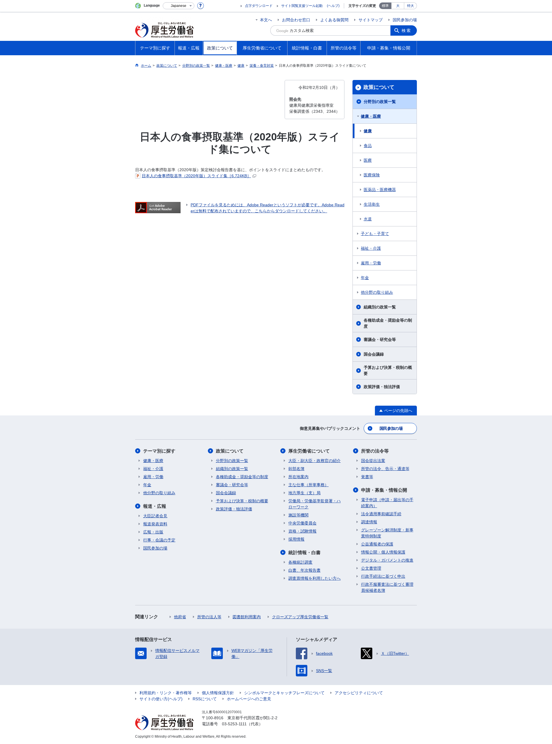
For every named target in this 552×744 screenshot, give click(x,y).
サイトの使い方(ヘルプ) (161, 699)
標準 (385, 6)
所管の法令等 (375, 451)
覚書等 (367, 476)
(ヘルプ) (333, 6)
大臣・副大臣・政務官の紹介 (314, 460)
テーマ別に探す (159, 451)
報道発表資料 (155, 524)
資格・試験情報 (302, 531)
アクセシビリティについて (359, 692)
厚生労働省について (309, 451)
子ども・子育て (375, 233)
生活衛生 (372, 204)
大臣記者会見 (155, 516)
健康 (368, 131)
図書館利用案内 (247, 617)
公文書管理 (371, 568)
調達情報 (369, 522)
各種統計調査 (300, 562)
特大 (410, 6)
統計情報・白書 (304, 552)
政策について (378, 87)
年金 (365, 277)
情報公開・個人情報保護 (383, 552)
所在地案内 (298, 476)
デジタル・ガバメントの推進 (387, 560)
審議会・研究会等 (380, 339)
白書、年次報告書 (304, 570)
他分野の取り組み (377, 292)
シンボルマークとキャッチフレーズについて (284, 692)
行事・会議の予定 (159, 540)
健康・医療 (371, 116)
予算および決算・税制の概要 (388, 370)
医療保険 (372, 175)
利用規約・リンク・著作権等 (165, 692)
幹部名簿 (296, 468)
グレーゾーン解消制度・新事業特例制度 (387, 533)
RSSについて (205, 699)
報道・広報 (154, 506)
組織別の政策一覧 (380, 307)
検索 (406, 30)
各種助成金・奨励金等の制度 (388, 323)
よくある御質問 (334, 20)
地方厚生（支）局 (304, 493)
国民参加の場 (405, 20)
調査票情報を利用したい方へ (314, 578)
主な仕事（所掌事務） (308, 484)
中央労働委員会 (302, 523)
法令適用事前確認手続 (381, 514)
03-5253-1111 (234, 724)
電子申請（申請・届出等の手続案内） (387, 502)
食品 (368, 145)
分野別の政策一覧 (380, 101)
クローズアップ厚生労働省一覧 (300, 617)
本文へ (266, 20)
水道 (368, 219)
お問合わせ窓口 (296, 20)
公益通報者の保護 (377, 544)
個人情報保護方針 (218, 692)
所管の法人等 (209, 617)
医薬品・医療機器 (380, 189)
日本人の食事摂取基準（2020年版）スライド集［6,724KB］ (196, 175)
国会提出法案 (373, 460)
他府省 (180, 617)
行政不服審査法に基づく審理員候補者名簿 (387, 587)
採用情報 (296, 539)
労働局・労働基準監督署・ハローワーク (314, 504)
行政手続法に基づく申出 (383, 576)
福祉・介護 (371, 248)
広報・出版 (153, 532)
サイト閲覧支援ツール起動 (302, 6)
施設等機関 (298, 515)
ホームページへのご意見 (249, 699)
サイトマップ (371, 20)
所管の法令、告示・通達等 (385, 468)
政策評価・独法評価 (382, 386)
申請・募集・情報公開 (384, 490)
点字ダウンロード (259, 6)
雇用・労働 (371, 263)
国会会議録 (374, 354)
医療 (368, 160)
